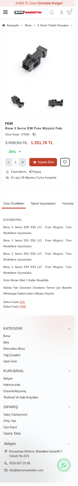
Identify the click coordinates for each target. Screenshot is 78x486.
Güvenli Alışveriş (14, 391)
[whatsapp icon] (63, 465)
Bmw (6, 336)
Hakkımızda (11, 384)
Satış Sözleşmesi (15, 414)
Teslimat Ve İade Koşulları (20, 397)
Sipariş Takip (12, 433)
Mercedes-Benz (14, 348)
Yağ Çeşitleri (11, 355)
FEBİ (9, 123)
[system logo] (28, 12)
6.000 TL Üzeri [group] (37, 3)
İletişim (8, 378)
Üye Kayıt (10, 427)
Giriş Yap (9, 420)
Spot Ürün (10, 361)
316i (22, 302)
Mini (6, 342)
